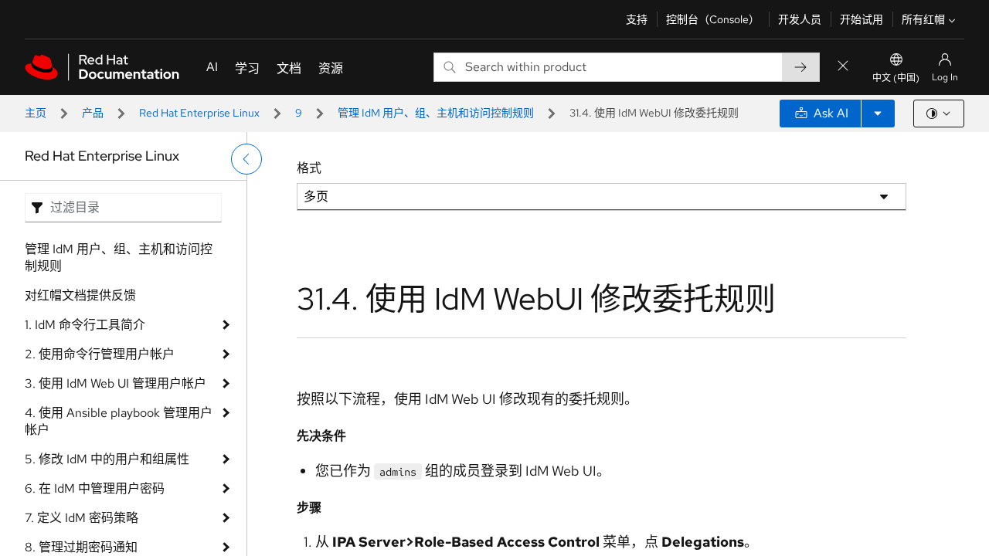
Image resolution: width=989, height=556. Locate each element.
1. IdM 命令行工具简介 (85, 325)
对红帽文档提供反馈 (80, 295)
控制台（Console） (713, 19)
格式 (309, 168)
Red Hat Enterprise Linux (199, 113)
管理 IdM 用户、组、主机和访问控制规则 (436, 113)
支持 (636, 19)
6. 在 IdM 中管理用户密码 (95, 488)
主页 (35, 113)
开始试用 (861, 19)
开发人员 (799, 19)
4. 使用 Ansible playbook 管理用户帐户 (118, 421)
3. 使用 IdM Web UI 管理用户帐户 (115, 383)
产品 (93, 113)
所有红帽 (923, 19)
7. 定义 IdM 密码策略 (81, 518)
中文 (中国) (895, 78)
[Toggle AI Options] (878, 113)
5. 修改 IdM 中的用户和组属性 (107, 459)
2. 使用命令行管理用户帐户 (100, 354)
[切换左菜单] (246, 159)
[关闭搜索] (843, 67)
